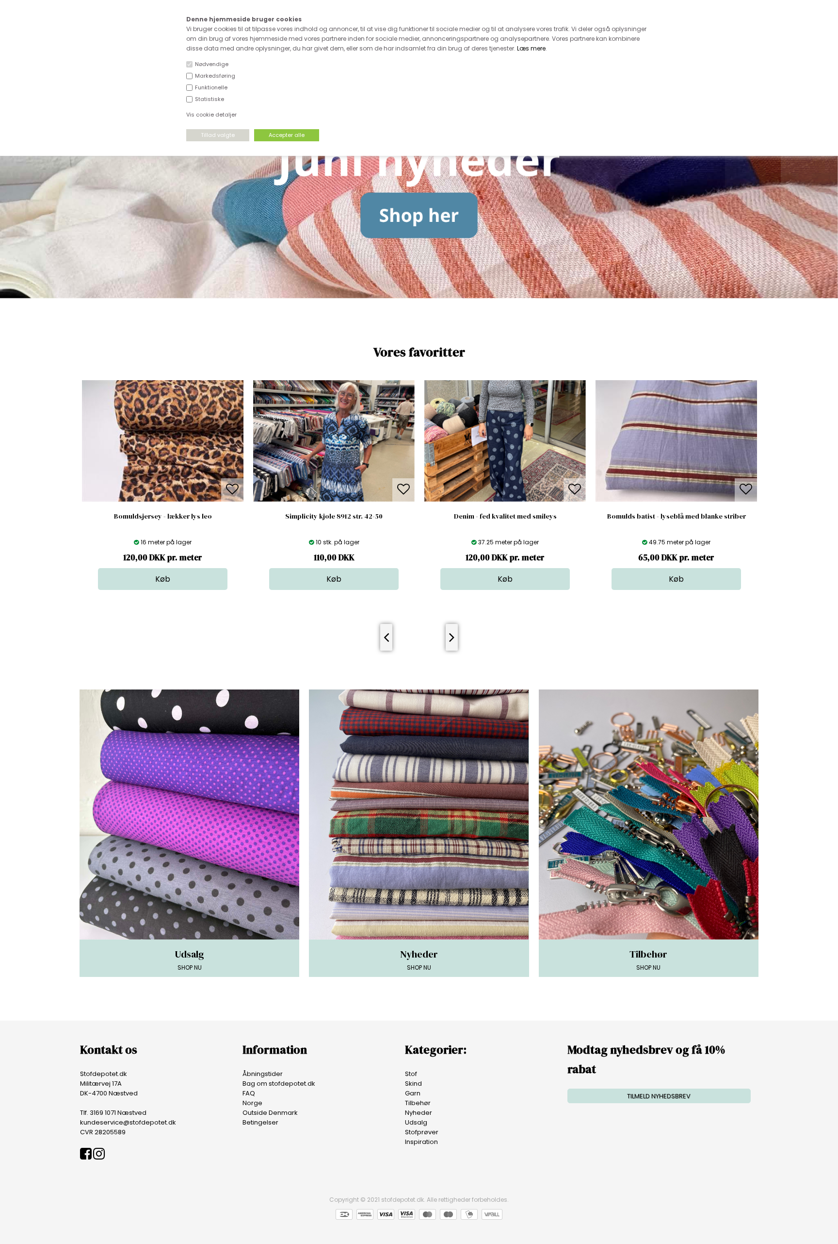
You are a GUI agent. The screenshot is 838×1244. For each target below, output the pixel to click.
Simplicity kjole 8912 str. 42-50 (162, 516)
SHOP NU (189, 959)
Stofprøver (421, 1132)
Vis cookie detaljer (211, 114)
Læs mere (531, 48)
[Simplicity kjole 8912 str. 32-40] (676, 499)
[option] (163, 485)
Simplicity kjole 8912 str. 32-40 (676, 516)
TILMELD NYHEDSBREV (659, 1096)
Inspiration (421, 1141)
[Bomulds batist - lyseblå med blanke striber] (505, 499)
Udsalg (416, 1122)
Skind (413, 1083)
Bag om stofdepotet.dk (278, 1083)
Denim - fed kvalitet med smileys (334, 516)
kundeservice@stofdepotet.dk (128, 1122)
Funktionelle (211, 87)
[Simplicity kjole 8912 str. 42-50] (162, 499)
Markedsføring (215, 76)
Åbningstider (262, 1073)
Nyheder (418, 1112)
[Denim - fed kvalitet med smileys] (334, 499)
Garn (412, 1093)
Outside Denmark (270, 1112)
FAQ (248, 1093)
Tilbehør (418, 1103)
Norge (252, 1103)
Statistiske (209, 99)
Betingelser (260, 1122)
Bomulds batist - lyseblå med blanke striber (505, 516)
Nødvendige (211, 64)
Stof (411, 1073)
